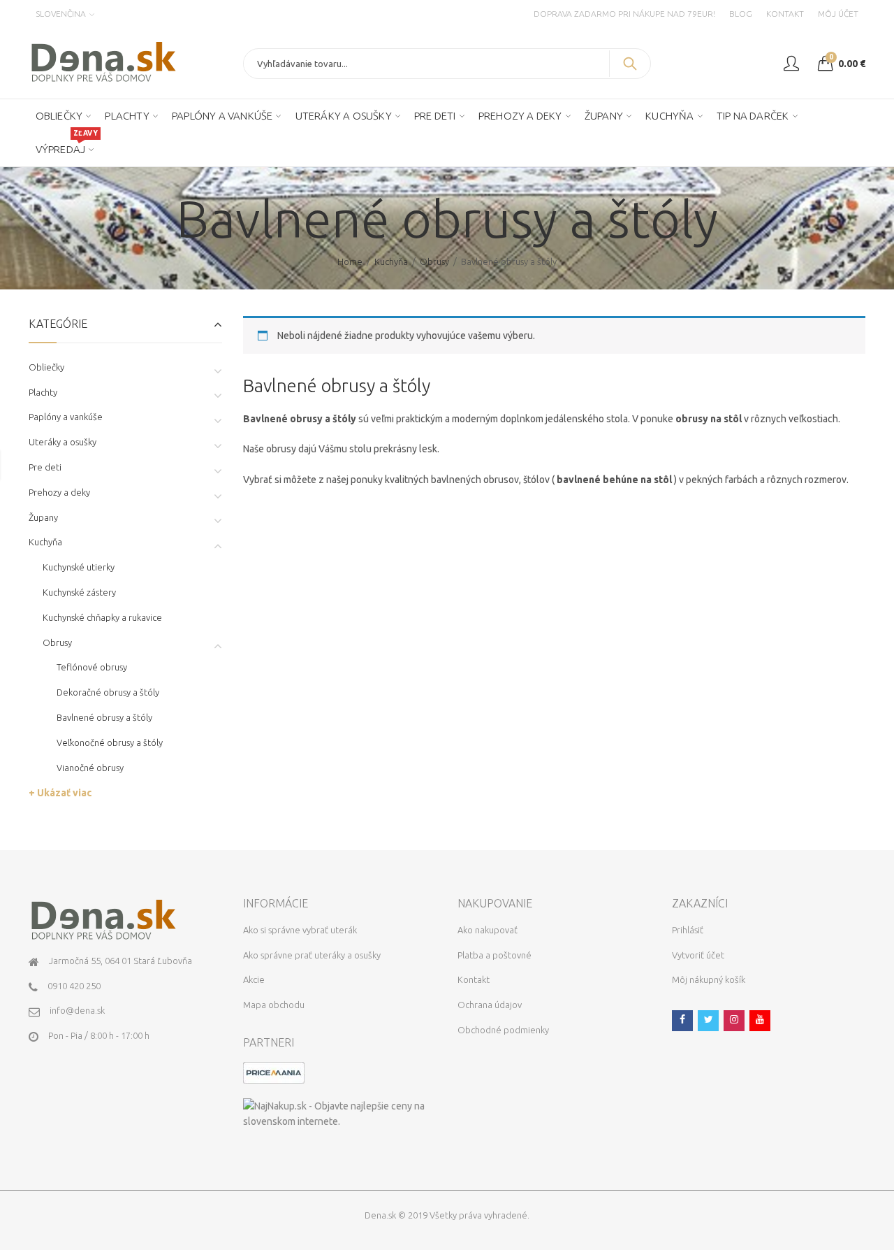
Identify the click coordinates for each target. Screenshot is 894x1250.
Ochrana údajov (489, 1005)
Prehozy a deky (59, 492)
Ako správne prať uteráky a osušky (312, 955)
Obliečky (46, 367)
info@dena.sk (77, 1010)
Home (349, 261)
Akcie (254, 979)
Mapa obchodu (274, 1005)
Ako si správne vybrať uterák (300, 930)
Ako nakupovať (487, 930)
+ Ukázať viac (60, 792)
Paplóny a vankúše (66, 417)
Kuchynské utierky (79, 567)
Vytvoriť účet (698, 955)
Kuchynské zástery (79, 592)
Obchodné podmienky (503, 1030)
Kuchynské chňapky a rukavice (102, 617)
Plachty (43, 392)
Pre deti (45, 467)
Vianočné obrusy (90, 768)
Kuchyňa (391, 261)
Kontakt (473, 979)
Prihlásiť (687, 930)
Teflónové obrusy (92, 667)
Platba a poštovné (494, 955)
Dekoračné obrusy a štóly (108, 692)
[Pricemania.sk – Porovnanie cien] (274, 1071)
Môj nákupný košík (708, 979)
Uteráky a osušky (62, 442)
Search (630, 63)
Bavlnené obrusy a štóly (104, 717)
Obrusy (434, 261)
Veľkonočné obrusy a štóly (110, 742)
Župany (43, 517)
